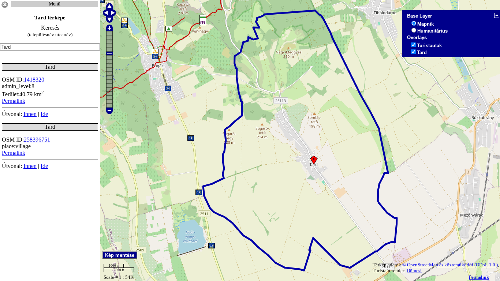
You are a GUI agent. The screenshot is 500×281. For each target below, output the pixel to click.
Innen (30, 114)
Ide (44, 114)
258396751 (37, 139)
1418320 (34, 79)
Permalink (479, 277)
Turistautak (429, 45)
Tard (422, 52)
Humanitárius (432, 31)
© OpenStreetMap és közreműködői (438, 264)
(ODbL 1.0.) (486, 264)
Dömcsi (414, 270)
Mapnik (425, 24)
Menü (54, 4)
